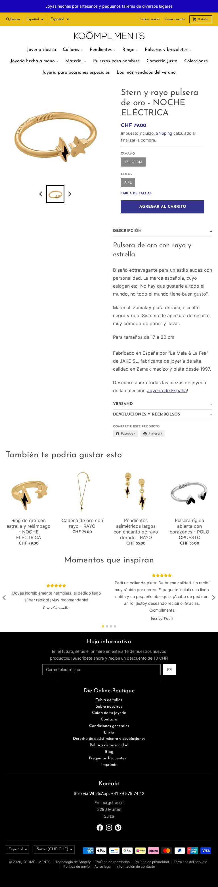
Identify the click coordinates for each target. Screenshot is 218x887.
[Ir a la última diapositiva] (4, 585)
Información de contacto (135, 854)
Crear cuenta (175, 7)
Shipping (164, 120)
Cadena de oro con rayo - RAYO (82, 510)
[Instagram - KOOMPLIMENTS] (109, 815)
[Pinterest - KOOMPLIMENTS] (118, 815)
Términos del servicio (190, 849)
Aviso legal (103, 854)
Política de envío (76, 854)
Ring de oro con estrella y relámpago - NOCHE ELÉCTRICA (29, 516)
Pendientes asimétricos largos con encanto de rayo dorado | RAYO (136, 516)
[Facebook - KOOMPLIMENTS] (100, 815)
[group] (55, 182)
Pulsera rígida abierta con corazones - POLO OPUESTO (189, 516)
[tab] (103, 613)
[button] (60, 6)
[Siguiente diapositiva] (70, 181)
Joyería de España (167, 378)
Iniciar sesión (150, 7)
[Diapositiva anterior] (41, 181)
